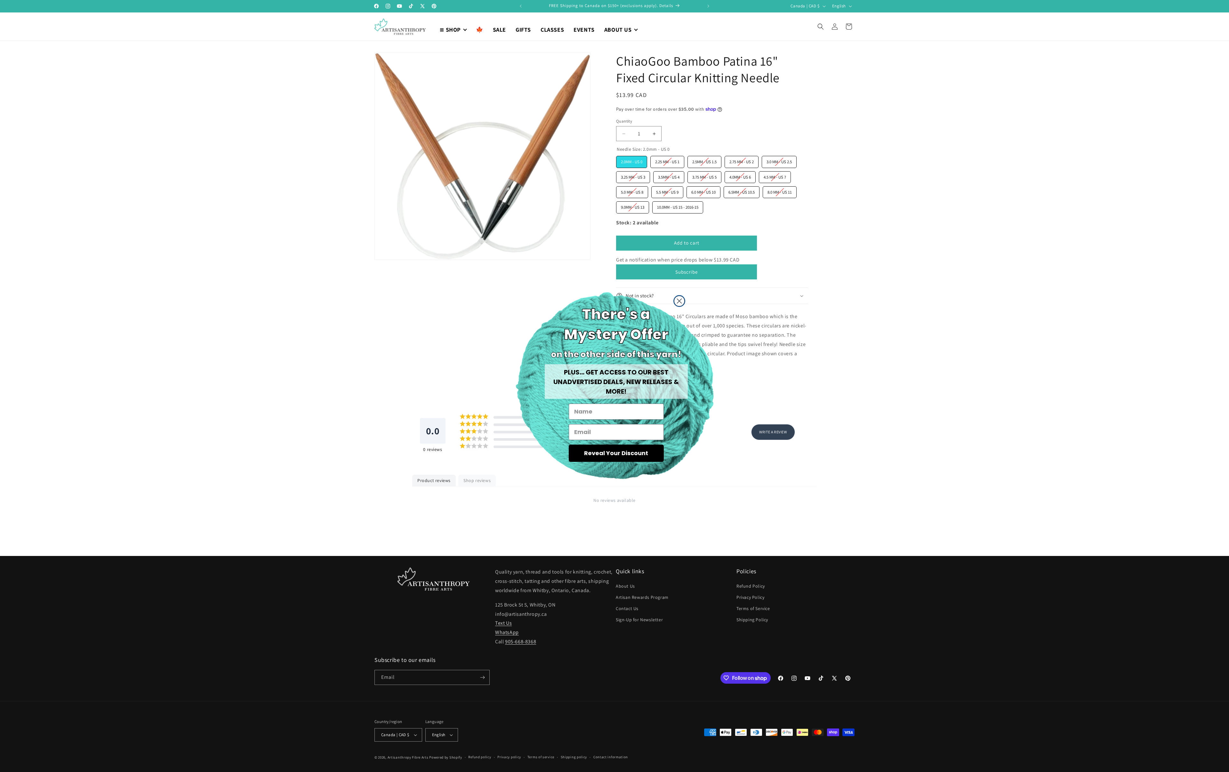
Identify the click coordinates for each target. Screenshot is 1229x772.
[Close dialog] (679, 301)
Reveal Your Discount (616, 453)
